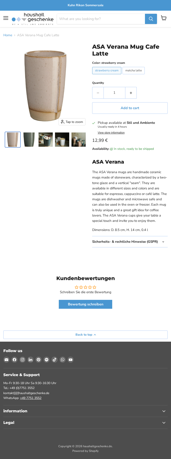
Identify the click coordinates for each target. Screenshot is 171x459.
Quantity (98, 83)
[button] (12, 139)
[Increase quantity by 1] (131, 92)
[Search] (151, 19)
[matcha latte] (134, 75)
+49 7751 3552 (30, 398)
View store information (111, 132)
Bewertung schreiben (85, 304)
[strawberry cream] (107, 75)
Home (7, 35)
